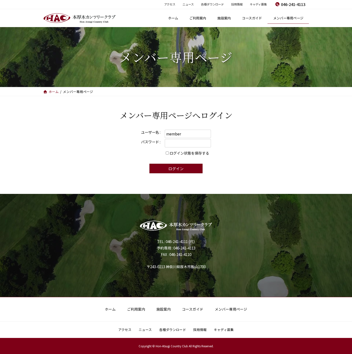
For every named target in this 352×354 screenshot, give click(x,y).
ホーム (110, 309)
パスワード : (150, 141)
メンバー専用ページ (231, 309)
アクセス (169, 4)
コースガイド (192, 309)
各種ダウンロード (212, 4)
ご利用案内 (136, 309)
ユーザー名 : (150, 132)
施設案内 (163, 309)
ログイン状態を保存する (189, 153)
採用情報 (237, 4)
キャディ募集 (258, 4)
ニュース (188, 4)
